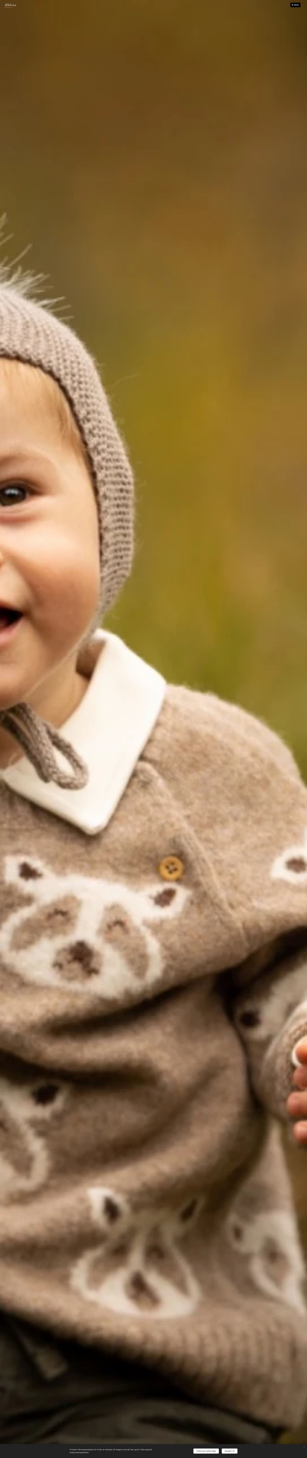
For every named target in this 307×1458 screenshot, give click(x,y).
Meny (296, 5)
